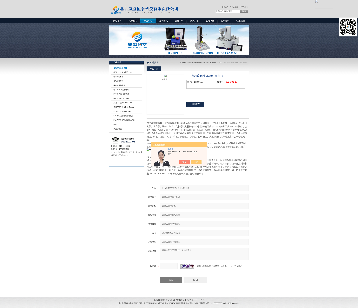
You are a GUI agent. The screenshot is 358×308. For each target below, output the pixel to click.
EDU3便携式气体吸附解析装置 (124, 120)
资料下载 (179, 20)
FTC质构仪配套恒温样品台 (123, 116)
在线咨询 (225, 20)
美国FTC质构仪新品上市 (122, 72)
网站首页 (117, 20)
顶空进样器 (117, 129)
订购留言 (195, 104)
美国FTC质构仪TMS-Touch (123, 107)
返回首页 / (226, 7)
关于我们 (133, 20)
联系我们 (244, 7)
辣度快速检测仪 (119, 85)
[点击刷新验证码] (187, 266)
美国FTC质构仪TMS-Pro (122, 103)
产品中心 (148, 20)
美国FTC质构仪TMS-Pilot (122, 111)
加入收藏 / (236, 7)
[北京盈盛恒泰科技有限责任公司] (154, 6)
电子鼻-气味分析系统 (121, 94)
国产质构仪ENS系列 (121, 98)
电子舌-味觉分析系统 (121, 90)
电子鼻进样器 (118, 77)
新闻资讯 (163, 20)
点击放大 (165, 79)
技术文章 (194, 20)
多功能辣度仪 (118, 81)
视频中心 (210, 20)
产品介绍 (154, 69)
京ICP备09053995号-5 (195, 300)
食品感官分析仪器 (195, 63)
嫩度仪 (115, 124)
